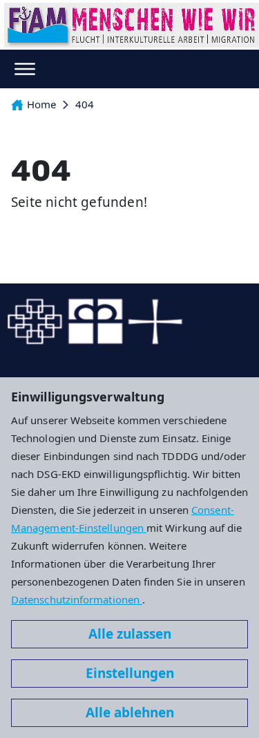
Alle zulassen (129, 634)
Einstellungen (130, 673)
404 (84, 104)
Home (41, 104)
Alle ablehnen (130, 712)
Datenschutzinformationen (76, 599)
